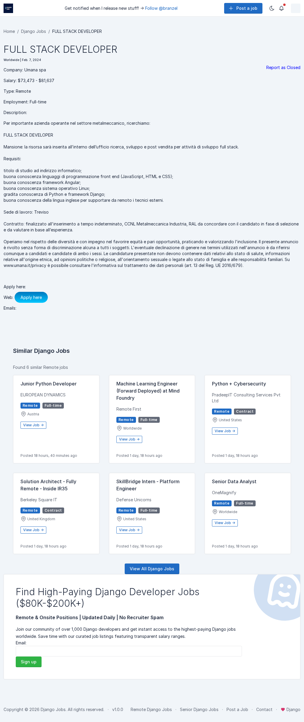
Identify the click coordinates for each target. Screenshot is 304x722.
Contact (264, 709)
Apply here (31, 297)
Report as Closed (283, 67)
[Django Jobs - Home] (8, 8)
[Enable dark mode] (272, 8)
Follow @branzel (161, 8)
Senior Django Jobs (199, 709)
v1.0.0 (117, 709)
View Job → (33, 425)
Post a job (246, 8)
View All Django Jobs (152, 568)
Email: (21, 642)
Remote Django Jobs (151, 709)
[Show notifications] (281, 8)
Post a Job (237, 709)
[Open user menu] (295, 8)
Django (292, 709)
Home (9, 31)
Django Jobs (33, 31)
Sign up (29, 661)
